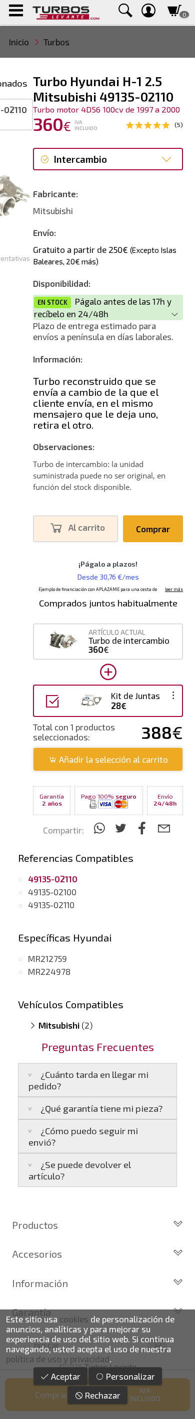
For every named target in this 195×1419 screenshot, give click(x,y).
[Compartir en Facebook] (143, 827)
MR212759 (47, 958)
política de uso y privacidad (58, 1359)
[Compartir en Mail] (163, 827)
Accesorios (37, 1254)
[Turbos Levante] (66, 12)
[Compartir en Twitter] (122, 827)
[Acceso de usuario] (149, 12)
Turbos (57, 42)
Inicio (19, 42)
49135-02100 (52, 892)
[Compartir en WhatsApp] (101, 827)
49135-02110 (51, 905)
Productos (35, 1225)
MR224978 (49, 971)
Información (40, 1283)
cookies (74, 1319)
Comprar (153, 529)
